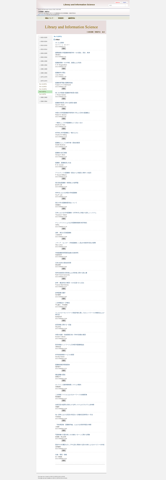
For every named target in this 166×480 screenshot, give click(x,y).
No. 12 (43, 84)
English (124, 2)
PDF (64, 48)
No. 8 (42, 94)
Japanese (117, 2)
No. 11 (42, 86)
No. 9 (42, 91)
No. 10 (43, 89)
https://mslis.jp (41, 14)
